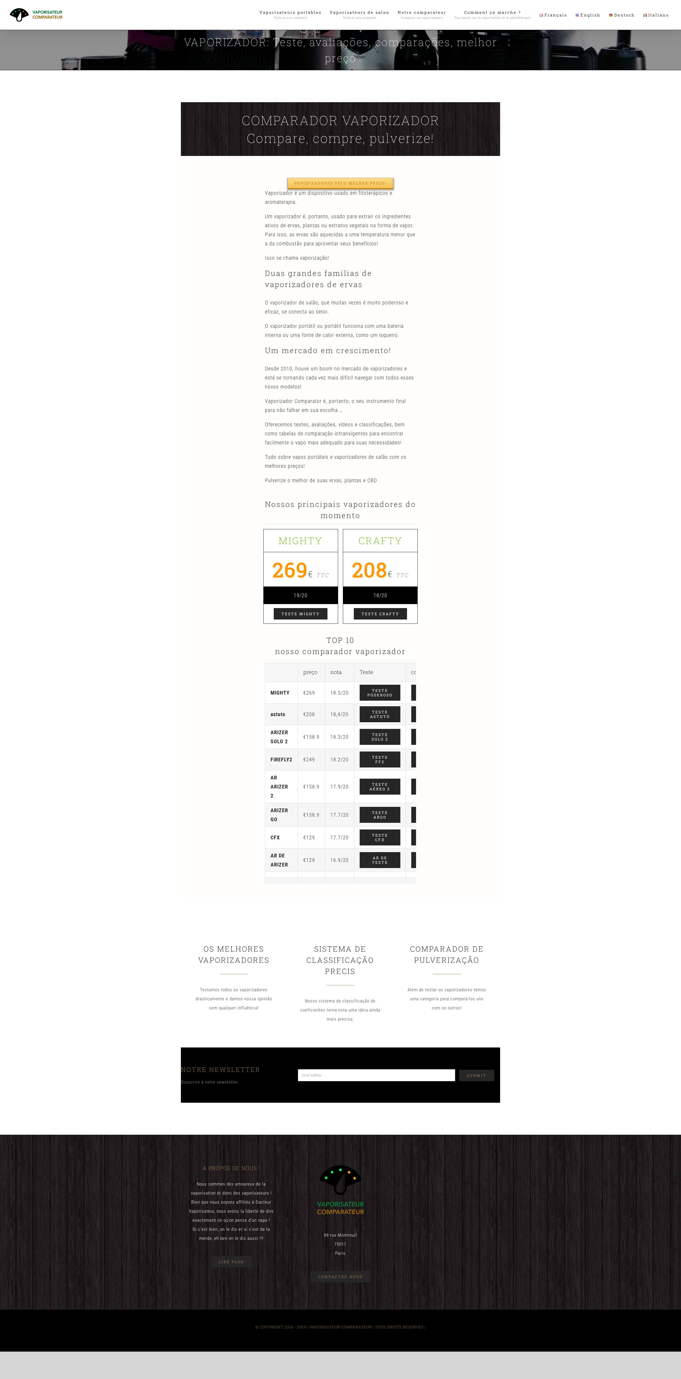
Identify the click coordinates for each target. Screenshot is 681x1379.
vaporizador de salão (294, 302)
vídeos (345, 424)
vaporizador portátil (292, 326)
